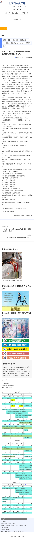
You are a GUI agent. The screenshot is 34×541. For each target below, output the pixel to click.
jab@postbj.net (13, 369)
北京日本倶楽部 (17, 3)
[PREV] (3, 392)
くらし (22, 43)
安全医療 (15, 40)
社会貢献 (6, 43)
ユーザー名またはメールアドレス (17, 13)
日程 (4, 46)
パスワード (17, 20)
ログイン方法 (17, 367)
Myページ (29, 80)
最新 (4, 40)
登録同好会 (14, 43)
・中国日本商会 (6, 383)
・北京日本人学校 (7, 387)
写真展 (28, 43)
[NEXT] (30, 392)
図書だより (24, 40)
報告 (9, 40)
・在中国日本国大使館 (8, 385)
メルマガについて (11, 373)
